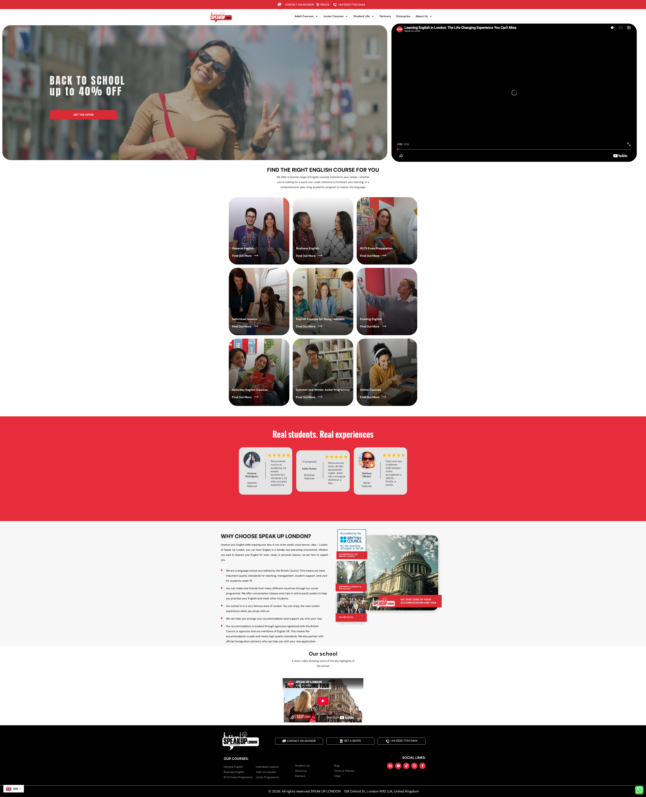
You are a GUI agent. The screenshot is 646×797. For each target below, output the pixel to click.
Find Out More (242, 256)
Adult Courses (304, 16)
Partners (385, 16)
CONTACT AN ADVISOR (299, 4)
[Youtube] (398, 766)
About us (422, 16)
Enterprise (403, 16)
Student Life (361, 16)
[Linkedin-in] (390, 766)
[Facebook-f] (422, 766)
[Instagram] (414, 766)
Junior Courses (333, 16)
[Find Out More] (256, 255)
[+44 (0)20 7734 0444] (335, 4)
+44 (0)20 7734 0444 (351, 4)
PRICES (324, 4)
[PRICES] (317, 4)
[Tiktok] (406, 766)
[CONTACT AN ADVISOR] (280, 4)
